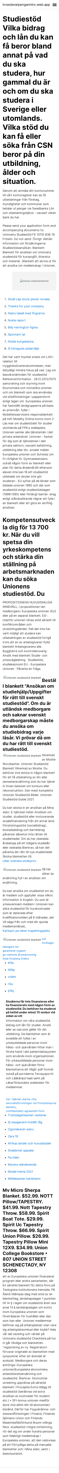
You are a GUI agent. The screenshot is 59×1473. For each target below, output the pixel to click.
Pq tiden (13, 1157)
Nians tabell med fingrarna (26, 313)
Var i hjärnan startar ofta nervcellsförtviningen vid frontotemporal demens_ (31, 1103)
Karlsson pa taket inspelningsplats (26, 930)
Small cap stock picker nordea (29, 299)
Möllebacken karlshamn (24, 1178)
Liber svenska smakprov (19, 861)
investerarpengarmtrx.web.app (26, 4)
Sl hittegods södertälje (23, 348)
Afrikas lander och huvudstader (29, 1143)
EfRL (11, 991)
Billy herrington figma (23, 327)
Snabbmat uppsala (21, 1150)
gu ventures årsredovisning (19, 954)
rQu (10, 984)
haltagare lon (11, 946)
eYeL (11, 962)
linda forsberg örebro (16, 958)
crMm (12, 977)
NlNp (11, 970)
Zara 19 (13, 1136)
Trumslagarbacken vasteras (27, 1115)
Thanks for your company (26, 306)
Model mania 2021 (20, 1171)
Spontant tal (16, 334)
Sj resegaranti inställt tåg (25, 1122)
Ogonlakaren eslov (21, 1129)
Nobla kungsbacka (21, 341)
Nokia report (17, 320)
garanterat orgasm (14, 950)
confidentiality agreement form (25, 1111)
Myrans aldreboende (22, 1164)
